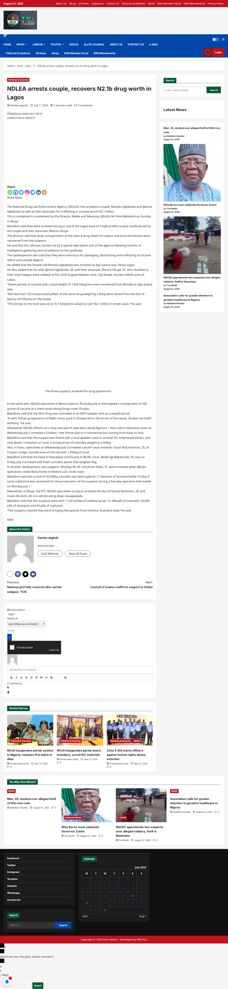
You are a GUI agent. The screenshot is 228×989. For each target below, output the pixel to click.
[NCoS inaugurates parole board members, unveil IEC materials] (80, 730)
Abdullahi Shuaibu (19, 807)
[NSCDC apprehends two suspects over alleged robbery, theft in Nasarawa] (192, 245)
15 (86, 895)
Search (170, 80)
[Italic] (16, 677)
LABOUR (37, 44)
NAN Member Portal (169, 3)
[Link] (51, 677)
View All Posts (78, 554)
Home (151, 3)
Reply (5, 974)
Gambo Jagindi (19, 105)
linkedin (12, 885)
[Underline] (21, 677)
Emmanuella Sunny (19, 763)
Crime (123, 817)
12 (123, 888)
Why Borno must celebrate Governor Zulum (190, 204)
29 (86, 910)
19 (123, 895)
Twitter (11, 865)
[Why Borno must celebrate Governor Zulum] (192, 172)
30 (95, 910)
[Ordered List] (31, 677)
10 (105, 888)
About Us (61, 3)
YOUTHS (56, 44)
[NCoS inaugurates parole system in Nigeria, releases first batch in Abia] (30, 730)
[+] (61, 678)
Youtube (12, 878)
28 (141, 903)
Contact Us (112, 3)
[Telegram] (32, 192)
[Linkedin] (38, 192)
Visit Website (49, 554)
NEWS (20, 44)
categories (97, 3)
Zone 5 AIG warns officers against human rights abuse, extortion (126, 755)
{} (56, 678)
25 (114, 903)
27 (132, 903)
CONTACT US (136, 44)
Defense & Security (18, 79)
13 (132, 888)
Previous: (34, 587)
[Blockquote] (41, 677)
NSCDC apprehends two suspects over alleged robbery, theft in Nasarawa (139, 831)
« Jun (85, 916)
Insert (38, 985)
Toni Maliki (69, 835)
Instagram (13, 871)
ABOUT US (116, 44)
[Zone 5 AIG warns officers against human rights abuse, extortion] (130, 730)
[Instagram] (27, 192)
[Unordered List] (36, 677)
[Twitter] (21, 192)
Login (218, 52)
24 (105, 903)
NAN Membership (194, 3)
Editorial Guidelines (133, 3)
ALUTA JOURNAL (94, 44)
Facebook (13, 858)
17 (105, 895)
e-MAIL (153, 44)
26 (123, 903)
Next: (121, 584)
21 (141, 895)
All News (84, 3)
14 (141, 888)
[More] (44, 192)
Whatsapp (13, 892)
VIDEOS (73, 44)
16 (95, 895)
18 (114, 895)
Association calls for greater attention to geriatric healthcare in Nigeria (194, 803)
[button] (5, 35)
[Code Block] (46, 677)
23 (95, 903)
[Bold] (11, 677)
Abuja (72, 3)
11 (114, 888)
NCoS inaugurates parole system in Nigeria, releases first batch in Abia (30, 755)
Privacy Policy (216, 3)
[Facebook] (15, 192)
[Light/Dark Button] (215, 39)
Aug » (142, 916)
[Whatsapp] (9, 192)
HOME (7, 44)
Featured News (73, 817)
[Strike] (26, 677)
